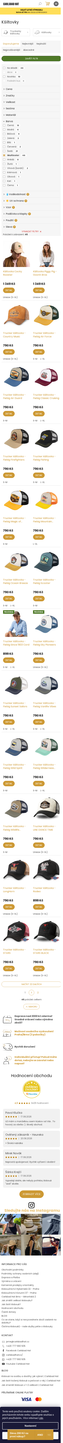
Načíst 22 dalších (32, 984)
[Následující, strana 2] (31, 992)
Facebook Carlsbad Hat (18, 1350)
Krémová (14, 172)
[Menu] (56, 4)
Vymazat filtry (30, 231)
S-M (35, 358)
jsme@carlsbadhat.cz (17, 1341)
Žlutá (12, 163)
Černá (13, 125)
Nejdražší (41, 43)
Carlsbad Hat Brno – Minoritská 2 (19, 1296)
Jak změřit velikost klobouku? (17, 1300)
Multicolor (16, 155)
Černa (12, 185)
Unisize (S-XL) (10, 297)
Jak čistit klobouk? (11, 1304)
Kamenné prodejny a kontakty (18, 1285)
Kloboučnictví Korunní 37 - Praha (19, 1292)
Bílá (11, 142)
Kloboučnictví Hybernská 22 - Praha (20, 1288)
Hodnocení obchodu (31, 1075)
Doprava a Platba (11, 1277)
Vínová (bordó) (17, 168)
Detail (9, 290)
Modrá (13, 129)
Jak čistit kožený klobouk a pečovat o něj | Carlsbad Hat (31, 1380)
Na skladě (15, 67)
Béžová (13, 133)
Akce (11, 72)
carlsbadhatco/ (14, 1354)
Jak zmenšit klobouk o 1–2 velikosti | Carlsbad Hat (27, 1385)
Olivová (13, 176)
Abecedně (28, 49)
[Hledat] (40, 4)
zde (41, 1418)
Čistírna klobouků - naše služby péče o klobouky (27, 1326)
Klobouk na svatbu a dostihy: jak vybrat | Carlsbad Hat (30, 1376)
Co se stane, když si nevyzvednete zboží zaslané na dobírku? (29, 1321)
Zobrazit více (32, 1194)
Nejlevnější (27, 43)
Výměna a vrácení (11, 1281)
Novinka (13, 76)
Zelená (13, 138)
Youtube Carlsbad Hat (18, 1363)
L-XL (42, 358)
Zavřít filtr (31, 58)
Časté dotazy (9, 1311)
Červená (14, 146)
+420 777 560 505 (15, 1345)
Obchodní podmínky (13, 1269)
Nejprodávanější (11, 49)
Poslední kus (15, 80)
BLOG (4, 1315)
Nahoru (33, 1006)
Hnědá (13, 159)
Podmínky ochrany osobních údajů (20, 1273)
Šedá (12, 151)
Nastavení (30, 1426)
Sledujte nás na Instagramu (32, 1210)
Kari (11, 181)
